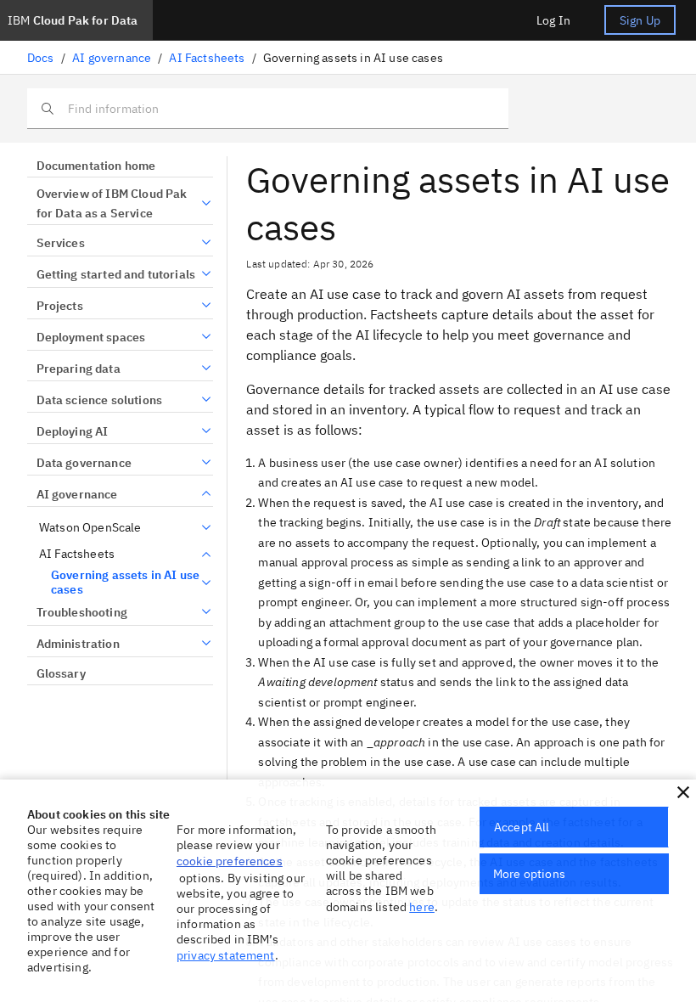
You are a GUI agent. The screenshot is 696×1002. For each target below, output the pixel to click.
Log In (553, 20)
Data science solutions (99, 400)
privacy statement (226, 955)
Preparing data (78, 368)
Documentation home (95, 165)
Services (60, 242)
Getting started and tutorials (115, 274)
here (422, 907)
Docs (40, 57)
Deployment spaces (90, 337)
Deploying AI (72, 431)
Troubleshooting (81, 612)
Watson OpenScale (90, 528)
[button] (683, 792)
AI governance (111, 57)
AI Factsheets (206, 57)
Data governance (84, 462)
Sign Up (640, 20)
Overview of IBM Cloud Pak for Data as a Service (112, 204)
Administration (78, 643)
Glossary (61, 673)
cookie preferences (230, 861)
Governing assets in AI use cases (125, 583)
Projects (59, 305)
